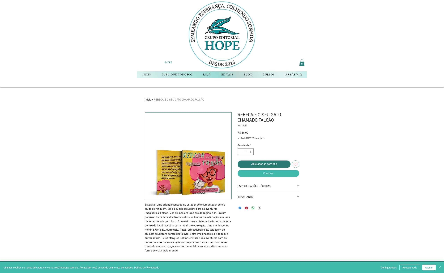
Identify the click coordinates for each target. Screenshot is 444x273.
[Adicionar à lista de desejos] (295, 164)
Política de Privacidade (146, 267)
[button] (302, 62)
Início (148, 100)
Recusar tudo (409, 267)
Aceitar (429, 267)
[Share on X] (260, 208)
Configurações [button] (389, 267)
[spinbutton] (245, 152)
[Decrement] (240, 152)
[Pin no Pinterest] (246, 208)
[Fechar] (440, 267)
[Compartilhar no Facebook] (240, 208)
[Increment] (251, 152)
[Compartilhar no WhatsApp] (253, 208)
